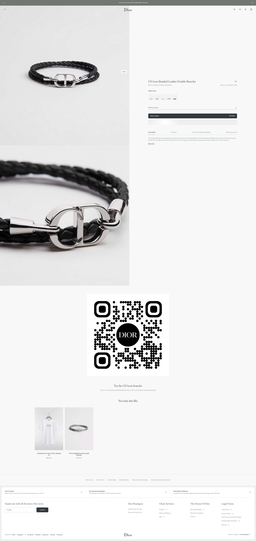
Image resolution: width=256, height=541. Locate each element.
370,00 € (192, 116)
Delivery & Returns (165, 513)
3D (125, 71)
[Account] (245, 9)
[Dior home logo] (128, 9)
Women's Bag (112, 480)
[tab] (152, 132)
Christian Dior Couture (135, 509)
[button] (64, 76)
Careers (192, 516)
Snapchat (45, 534)
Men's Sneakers (124, 480)
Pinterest (38, 534)
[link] (125, 3)
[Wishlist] (240, 9)
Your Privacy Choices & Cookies (231, 517)
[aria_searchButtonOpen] (234, 9)
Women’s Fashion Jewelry (140, 480)
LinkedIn (52, 534)
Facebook (30, 534)
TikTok (13, 534)
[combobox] (192, 108)
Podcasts (59, 534)
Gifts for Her (89, 480)
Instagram (20, 534)
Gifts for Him (100, 480)
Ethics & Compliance (196, 513)
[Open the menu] (5, 10)
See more (151, 143)
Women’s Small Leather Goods (160, 480)
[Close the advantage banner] (252, 3)
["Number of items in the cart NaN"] (251, 9)
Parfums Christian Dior (135, 512)
